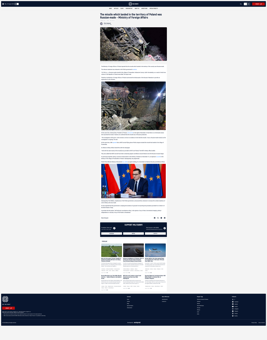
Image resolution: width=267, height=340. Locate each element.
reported (114, 142)
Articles (116, 8)
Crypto (155, 233)
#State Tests (103, 270)
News (110, 8)
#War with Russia (112, 20)
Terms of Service (261, 322)
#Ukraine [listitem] (198, 301)
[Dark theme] (17, 4)
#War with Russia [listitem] (200, 305)
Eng (248, 4)
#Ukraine (113, 270)
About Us (137, 8)
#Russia (103, 287)
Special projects (154, 8)
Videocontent (129, 8)
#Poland (108, 20)
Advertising (144, 8)
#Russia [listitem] (198, 309)
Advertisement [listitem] (165, 299)
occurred (158, 156)
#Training (135, 286)
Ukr (245, 4)
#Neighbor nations (103, 20)
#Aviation (124, 286)
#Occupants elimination (117, 286)
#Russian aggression (126, 270)
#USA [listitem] (198, 314)
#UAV (110, 270)
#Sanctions (132, 270)
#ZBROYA (117, 270)
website (135, 69)
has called (124, 162)
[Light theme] (16, 4)
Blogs (122, 8)
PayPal (133, 233)
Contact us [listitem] (164, 301)
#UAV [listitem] (198, 311)
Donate (257, 4)
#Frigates (103, 286)
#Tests (107, 270)
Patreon (112, 233)
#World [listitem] (198, 303)
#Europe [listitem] (198, 307)
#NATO (131, 286)
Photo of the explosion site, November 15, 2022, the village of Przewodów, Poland (116, 130)
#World (141, 270)
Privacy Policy (254, 322)
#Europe (128, 286)
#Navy (106, 286)
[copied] (114, 228)
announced (130, 132)
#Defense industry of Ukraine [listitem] (202, 299)
